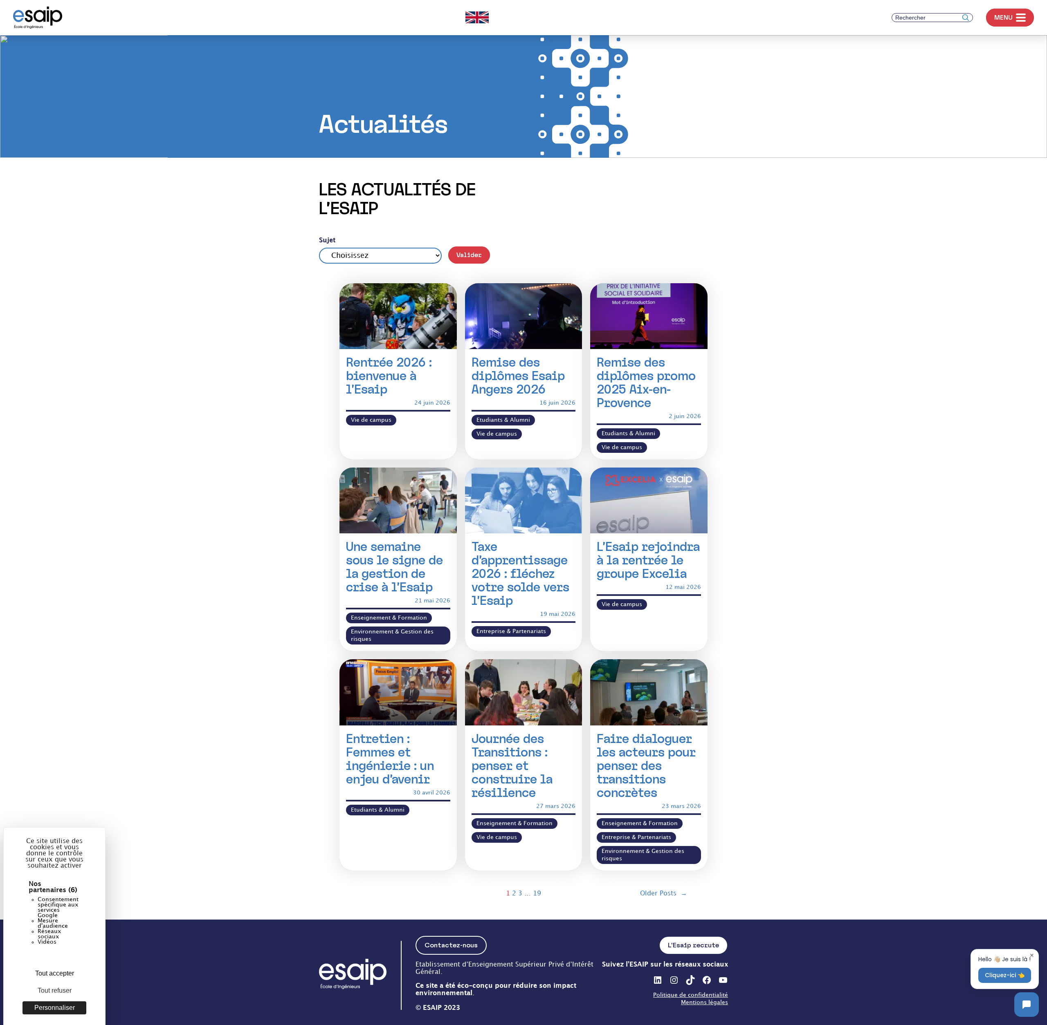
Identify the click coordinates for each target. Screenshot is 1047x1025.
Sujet (327, 240)
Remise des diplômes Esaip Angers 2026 (518, 376)
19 (537, 894)
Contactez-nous (451, 945)
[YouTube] (723, 980)
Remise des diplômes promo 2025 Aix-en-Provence (646, 383)
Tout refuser (55, 990)
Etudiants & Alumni (503, 420)
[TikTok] (690, 980)
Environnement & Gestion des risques (392, 635)
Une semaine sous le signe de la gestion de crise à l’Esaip (394, 567)
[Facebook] (707, 980)
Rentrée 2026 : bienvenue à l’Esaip (389, 376)
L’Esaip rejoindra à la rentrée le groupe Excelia (648, 560)
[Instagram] (674, 980)
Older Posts (663, 894)
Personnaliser (54, 1007)
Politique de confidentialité (690, 995)
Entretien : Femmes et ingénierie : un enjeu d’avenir (390, 759)
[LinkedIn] (658, 980)
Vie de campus (371, 420)
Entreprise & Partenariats (511, 631)
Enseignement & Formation (389, 617)
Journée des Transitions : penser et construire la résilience (512, 765)
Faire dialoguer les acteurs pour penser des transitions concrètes (646, 765)
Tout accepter (54, 973)
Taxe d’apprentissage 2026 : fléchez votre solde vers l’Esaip (520, 573)
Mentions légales (704, 1002)
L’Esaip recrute (693, 945)
